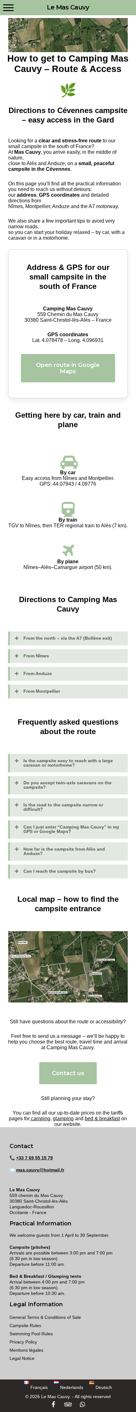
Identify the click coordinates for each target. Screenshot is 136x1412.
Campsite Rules (25, 1325)
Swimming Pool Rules (31, 1333)
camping (40, 1118)
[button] (8, 7)
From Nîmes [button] (36, 655)
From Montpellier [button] (41, 691)
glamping (63, 1118)
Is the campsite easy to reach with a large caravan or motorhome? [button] (68, 763)
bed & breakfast (102, 1118)
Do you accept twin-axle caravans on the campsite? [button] (67, 785)
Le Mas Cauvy (68, 7)
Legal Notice (21, 1358)
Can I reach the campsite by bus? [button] (59, 871)
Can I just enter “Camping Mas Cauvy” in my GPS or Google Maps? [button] (71, 829)
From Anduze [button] (37, 673)
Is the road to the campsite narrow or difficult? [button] (63, 807)
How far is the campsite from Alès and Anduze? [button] (64, 851)
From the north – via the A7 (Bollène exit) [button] (67, 638)
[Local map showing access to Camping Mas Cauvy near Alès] (68, 966)
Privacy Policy (23, 1341)
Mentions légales (26, 1350)
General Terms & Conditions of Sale (45, 1317)
